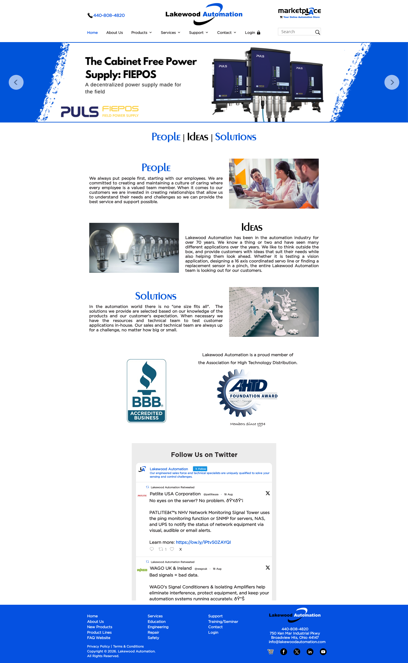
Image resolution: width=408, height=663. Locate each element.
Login (250, 32)
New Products (99, 627)
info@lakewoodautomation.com (297, 642)
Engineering (158, 627)
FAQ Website (98, 638)
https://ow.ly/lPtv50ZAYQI (203, 542)
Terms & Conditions (128, 646)
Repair (153, 632)
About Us (114, 32)
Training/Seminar (223, 621)
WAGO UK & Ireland (171, 568)
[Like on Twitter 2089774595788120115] (173, 549)
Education (157, 621)
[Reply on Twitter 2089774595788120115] (152, 549)
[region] (204, 82)
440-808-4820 (109, 15)
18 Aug (228, 494)
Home (92, 32)
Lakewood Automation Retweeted (172, 487)
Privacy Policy (98, 646)
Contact (224, 32)
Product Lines (99, 632)
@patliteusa (211, 494)
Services (168, 32)
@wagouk (201, 569)
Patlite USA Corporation (175, 494)
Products (139, 32)
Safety (153, 638)
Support (196, 32)
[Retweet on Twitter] (147, 487)
